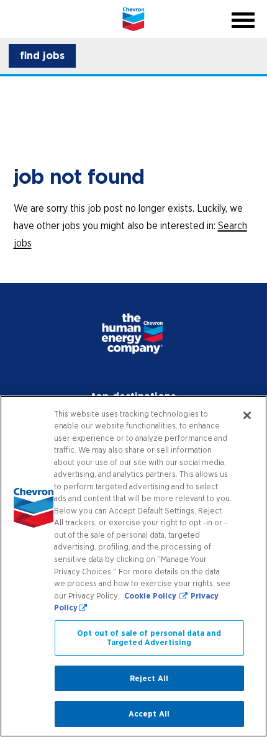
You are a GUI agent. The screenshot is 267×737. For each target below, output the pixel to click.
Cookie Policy (151, 595)
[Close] (247, 415)
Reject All (149, 678)
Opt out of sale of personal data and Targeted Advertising (149, 638)
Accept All (149, 713)
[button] (42, 56)
